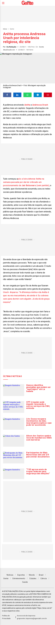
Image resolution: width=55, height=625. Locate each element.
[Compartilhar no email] (48, 95)
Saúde (25, 582)
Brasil (41, 575)
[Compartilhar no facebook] (7, 95)
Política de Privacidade (6, 617)
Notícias (10, 575)
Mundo (32, 575)
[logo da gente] (27, 3)
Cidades (32, 578)
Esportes (21, 575)
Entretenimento (19, 578)
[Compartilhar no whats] (27, 95)
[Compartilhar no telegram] (38, 95)
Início (5, 29)
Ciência (43, 578)
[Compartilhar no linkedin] (17, 95)
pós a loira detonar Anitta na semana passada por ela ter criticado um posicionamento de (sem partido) (26, 182)
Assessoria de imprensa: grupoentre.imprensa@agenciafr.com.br (32, 617)
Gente (12, 29)
